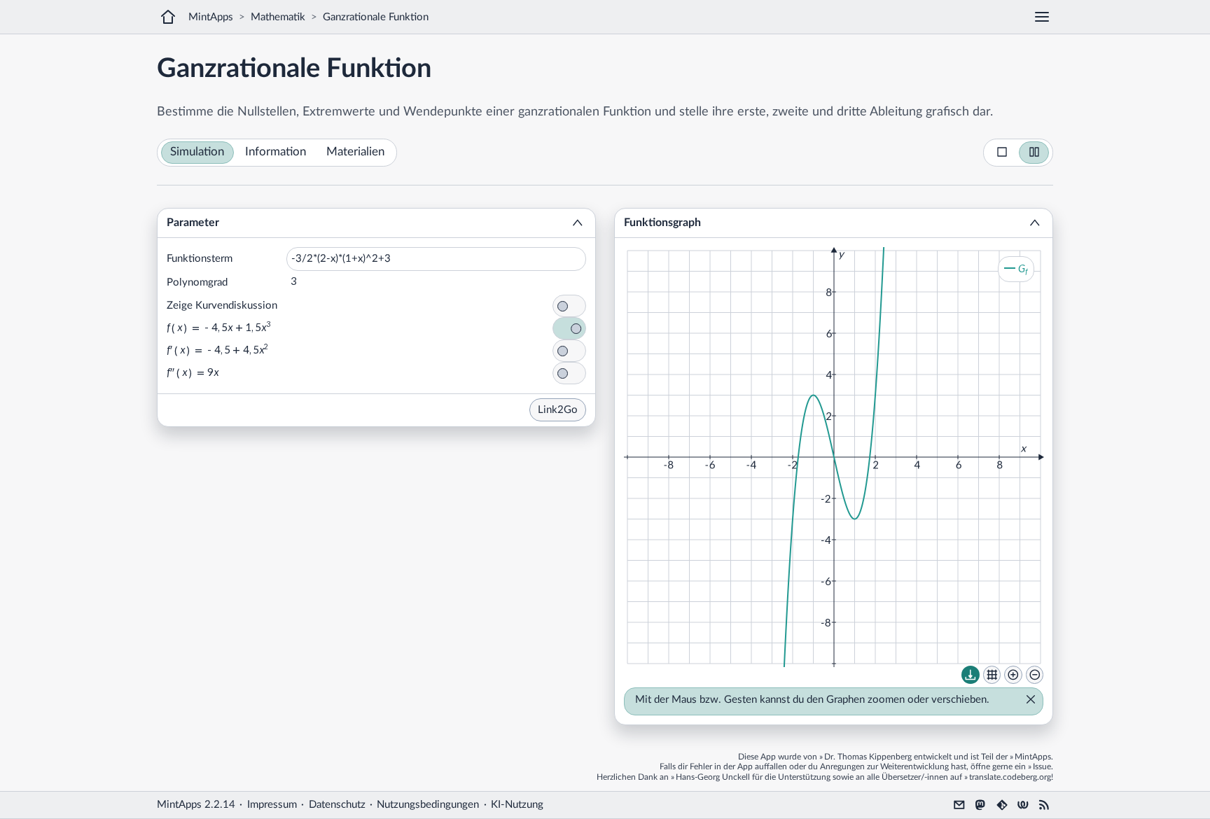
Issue (1042, 766)
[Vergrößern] (1013, 675)
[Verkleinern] (1035, 675)
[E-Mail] (959, 805)
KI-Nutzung (517, 804)
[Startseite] (168, 17)
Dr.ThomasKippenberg (868, 756)
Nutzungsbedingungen (428, 804)
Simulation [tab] (197, 152)
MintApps (210, 17)
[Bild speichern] (970, 675)
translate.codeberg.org (1010, 777)
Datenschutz (337, 804)
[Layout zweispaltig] (1034, 152)
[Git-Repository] (1002, 805)
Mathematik (278, 17)
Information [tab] (275, 152)
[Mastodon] (980, 805)
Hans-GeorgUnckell (713, 777)
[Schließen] (1026, 701)
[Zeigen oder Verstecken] (578, 223)
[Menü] (1042, 17)
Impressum (272, 804)
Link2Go (558, 410)
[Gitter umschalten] (992, 675)
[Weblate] (1023, 805)
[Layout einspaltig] (1002, 152)
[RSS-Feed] (1044, 805)
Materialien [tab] (355, 152)
